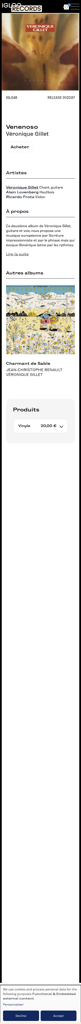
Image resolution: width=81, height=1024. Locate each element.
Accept (58, 1015)
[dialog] (40, 1004)
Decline (21, 1015)
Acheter (20, 147)
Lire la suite (17, 254)
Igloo (11, 5)
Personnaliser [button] (13, 1004)
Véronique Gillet (27, 134)
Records (26, 8)
